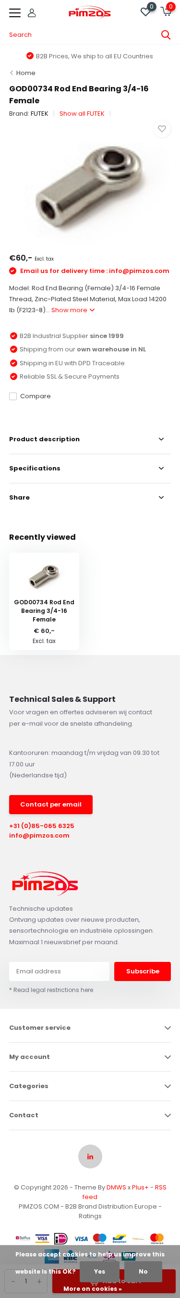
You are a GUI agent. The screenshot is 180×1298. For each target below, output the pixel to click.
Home (26, 72)
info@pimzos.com (39, 835)
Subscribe (142, 971)
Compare (35, 396)
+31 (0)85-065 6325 (41, 825)
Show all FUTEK (82, 113)
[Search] (166, 35)
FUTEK (39, 113)
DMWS (116, 1187)
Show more (70, 310)
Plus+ (140, 1187)
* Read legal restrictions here (51, 990)
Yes (99, 1271)
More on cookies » (92, 1289)
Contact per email (51, 804)
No (143, 1271)
